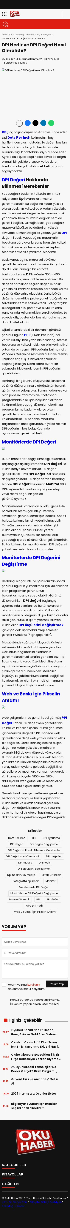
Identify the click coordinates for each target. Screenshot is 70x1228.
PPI (26, 334)
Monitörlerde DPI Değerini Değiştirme (34, 893)
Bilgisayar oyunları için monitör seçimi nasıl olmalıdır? (34, 1106)
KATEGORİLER (14, 1165)
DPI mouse (25, 862)
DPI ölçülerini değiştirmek (40, 625)
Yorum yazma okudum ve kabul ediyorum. (26, 987)
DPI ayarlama (51, 838)
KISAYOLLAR (12, 1174)
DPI (4, 132)
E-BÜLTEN (10, 1184)
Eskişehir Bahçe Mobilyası (46, 1202)
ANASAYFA (7, 34)
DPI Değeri (13, 180)
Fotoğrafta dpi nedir (26, 881)
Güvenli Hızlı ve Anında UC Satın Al (34, 1081)
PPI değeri (53, 899)
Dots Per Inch (18, 137)
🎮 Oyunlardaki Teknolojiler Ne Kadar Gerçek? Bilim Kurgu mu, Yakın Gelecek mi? (34, 1069)
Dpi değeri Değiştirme (44, 844)
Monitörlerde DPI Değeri (29, 442)
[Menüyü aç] (5, 14)
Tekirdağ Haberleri (13, 1206)
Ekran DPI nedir (51, 875)
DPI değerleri (54, 856)
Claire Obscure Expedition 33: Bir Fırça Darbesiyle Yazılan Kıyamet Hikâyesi (35, 1057)
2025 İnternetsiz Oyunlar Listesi (34, 1094)
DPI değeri (16, 844)
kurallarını (33, 984)
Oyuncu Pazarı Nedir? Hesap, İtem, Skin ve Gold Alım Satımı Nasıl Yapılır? (33, 1032)
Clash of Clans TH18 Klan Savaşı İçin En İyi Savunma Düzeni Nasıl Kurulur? (34, 1044)
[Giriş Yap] (65, 14)
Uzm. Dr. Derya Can (14, 1202)
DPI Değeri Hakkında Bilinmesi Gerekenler (34, 850)
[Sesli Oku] (19, 123)
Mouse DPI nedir (19, 899)
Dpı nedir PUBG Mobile (21, 875)
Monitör (50, 881)
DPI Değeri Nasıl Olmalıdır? (22, 856)
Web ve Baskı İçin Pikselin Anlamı (35, 912)
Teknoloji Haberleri (24, 34)
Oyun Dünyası (44, 34)
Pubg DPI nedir (34, 905)
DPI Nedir (44, 862)
